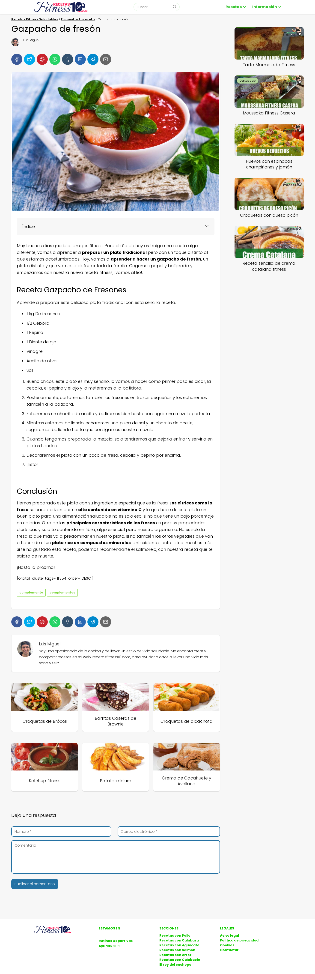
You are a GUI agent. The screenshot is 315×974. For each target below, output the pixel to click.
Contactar (229, 950)
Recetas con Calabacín (179, 959)
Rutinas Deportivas (116, 940)
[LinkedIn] (80, 59)
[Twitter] (29, 59)
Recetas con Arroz (175, 955)
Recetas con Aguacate (179, 945)
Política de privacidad (239, 940)
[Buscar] (174, 6)
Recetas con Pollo (174, 935)
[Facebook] (16, 59)
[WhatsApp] (54, 59)
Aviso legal (229, 935)
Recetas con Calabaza (179, 940)
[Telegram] (92, 59)
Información (264, 6)
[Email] (105, 59)
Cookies (227, 945)
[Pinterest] (42, 59)
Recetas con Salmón (177, 950)
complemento (31, 592)
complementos (62, 592)
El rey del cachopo (175, 964)
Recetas (234, 6)
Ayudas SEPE (109, 946)
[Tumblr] (67, 59)
